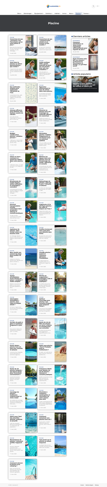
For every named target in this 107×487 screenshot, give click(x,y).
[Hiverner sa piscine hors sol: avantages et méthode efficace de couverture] (60, 116)
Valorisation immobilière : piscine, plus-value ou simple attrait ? (15, 301)
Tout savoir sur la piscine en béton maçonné (45, 441)
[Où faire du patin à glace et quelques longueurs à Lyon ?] (31, 328)
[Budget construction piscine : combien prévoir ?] (31, 139)
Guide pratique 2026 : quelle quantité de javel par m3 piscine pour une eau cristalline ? (45, 66)
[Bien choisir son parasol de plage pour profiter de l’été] (31, 259)
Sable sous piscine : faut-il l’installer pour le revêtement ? (45, 348)
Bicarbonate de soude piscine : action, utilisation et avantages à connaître (16, 184)
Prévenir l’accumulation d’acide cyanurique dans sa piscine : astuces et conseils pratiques (16, 209)
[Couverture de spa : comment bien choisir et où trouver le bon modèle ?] (60, 45)
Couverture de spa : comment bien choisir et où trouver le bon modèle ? (45, 42)
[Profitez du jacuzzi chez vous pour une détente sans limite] (60, 235)
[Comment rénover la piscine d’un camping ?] (31, 469)
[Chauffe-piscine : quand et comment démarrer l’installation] (60, 259)
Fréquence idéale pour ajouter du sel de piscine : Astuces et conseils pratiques (45, 371)
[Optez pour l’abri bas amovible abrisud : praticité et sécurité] (31, 423)
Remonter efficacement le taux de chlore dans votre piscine (45, 89)
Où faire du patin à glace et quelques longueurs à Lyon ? (16, 324)
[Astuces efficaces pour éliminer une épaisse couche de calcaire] (31, 116)
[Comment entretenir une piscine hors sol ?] (60, 423)
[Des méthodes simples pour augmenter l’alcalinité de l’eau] (31, 93)
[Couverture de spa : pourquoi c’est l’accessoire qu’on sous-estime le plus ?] (31, 45)
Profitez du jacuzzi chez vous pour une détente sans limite (45, 231)
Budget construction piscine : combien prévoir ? (16, 135)
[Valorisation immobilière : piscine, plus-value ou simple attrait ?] (31, 305)
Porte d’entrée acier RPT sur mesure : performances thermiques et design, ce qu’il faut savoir (80, 62)
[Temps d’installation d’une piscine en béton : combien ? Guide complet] (31, 282)
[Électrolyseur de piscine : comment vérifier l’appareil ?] (31, 446)
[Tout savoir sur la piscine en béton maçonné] (60, 446)
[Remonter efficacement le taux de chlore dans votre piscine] (60, 93)
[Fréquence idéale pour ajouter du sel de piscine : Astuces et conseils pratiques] (60, 375)
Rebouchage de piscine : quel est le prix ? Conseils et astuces (45, 183)
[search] (93, 6)
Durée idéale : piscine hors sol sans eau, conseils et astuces (16, 348)
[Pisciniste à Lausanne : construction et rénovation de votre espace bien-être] (60, 399)
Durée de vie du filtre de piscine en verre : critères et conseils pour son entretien (45, 325)
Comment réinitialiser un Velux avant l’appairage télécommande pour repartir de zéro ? (80, 46)
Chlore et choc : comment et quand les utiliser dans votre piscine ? (16, 159)
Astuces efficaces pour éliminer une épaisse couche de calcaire (16, 112)
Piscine (12, 37)
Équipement (76, 40)
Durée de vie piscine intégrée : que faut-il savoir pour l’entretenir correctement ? (16, 371)
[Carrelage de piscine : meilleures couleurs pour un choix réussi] (31, 398)
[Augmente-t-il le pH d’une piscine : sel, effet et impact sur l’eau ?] (60, 211)
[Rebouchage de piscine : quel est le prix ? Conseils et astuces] (60, 187)
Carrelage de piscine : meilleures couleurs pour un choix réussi (16, 395)
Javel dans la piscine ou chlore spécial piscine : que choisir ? (16, 64)
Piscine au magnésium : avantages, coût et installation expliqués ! (45, 278)
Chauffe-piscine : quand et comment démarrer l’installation (45, 255)
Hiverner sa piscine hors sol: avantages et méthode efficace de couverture (45, 113)
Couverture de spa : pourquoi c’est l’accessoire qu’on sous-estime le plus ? (16, 42)
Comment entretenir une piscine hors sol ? (45, 418)
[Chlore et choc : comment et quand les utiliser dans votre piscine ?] (31, 163)
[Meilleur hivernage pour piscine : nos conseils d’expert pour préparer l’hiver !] (60, 305)
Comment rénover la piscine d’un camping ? (16, 464)
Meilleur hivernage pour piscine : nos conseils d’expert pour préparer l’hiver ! (45, 302)
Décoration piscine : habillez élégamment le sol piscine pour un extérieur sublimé (45, 137)
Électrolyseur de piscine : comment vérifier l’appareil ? (16, 442)
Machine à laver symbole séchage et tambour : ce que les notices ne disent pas (84, 85)
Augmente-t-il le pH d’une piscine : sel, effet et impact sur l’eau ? (45, 207)
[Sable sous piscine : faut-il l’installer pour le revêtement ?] (60, 352)
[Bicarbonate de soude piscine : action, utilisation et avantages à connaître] (31, 187)
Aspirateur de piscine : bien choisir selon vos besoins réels (16, 231)
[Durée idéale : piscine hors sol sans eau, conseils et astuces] (31, 352)
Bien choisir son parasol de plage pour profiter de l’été (16, 255)
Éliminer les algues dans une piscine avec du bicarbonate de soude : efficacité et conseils (45, 160)
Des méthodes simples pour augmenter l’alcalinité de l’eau (15, 89)
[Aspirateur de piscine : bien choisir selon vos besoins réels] (31, 235)
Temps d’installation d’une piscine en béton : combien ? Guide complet (16, 278)
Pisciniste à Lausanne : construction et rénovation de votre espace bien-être (44, 395)
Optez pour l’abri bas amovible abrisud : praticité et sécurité (16, 419)
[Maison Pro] (53, 6)
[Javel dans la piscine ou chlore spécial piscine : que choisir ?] (31, 68)
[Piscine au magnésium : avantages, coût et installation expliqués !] (60, 282)
